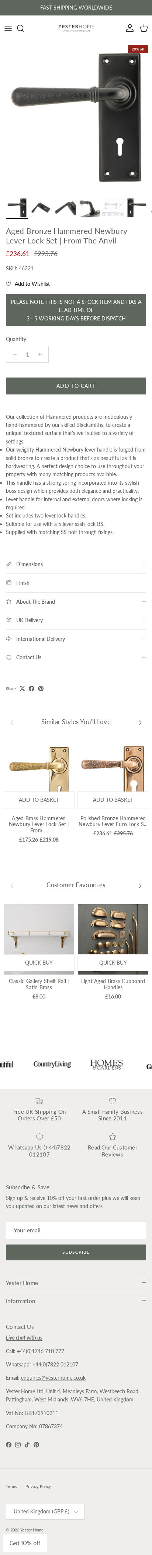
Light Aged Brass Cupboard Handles (113, 984)
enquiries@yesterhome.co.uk (53, 1378)
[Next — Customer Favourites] (140, 885)
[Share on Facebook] (31, 688)
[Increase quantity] (41, 354)
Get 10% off (25, 1543)
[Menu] (8, 28)
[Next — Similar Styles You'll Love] (140, 722)
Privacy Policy (38, 1486)
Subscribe (76, 1252)
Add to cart (75, 386)
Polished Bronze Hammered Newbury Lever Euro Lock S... (113, 821)
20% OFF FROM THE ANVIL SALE (76, 9)
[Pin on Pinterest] (41, 688)
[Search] (24, 28)
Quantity (16, 339)
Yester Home (32, 1529)
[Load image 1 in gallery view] (76, 117)
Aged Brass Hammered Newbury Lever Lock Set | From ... (39, 824)
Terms (11, 1486)
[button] (28, 284)
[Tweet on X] (22, 688)
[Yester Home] (76, 28)
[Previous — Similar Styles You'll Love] (12, 722)
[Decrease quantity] (12, 354)
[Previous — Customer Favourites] (12, 885)
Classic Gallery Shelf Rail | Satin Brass (39, 984)
